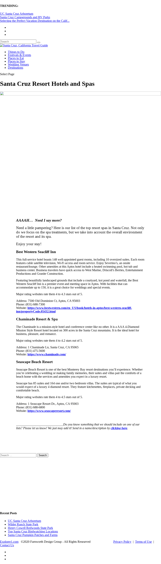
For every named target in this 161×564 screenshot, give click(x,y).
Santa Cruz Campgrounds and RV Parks (25, 17)
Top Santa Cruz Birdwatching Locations (33, 531)
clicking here (119, 428)
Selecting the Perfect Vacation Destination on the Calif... (35, 20)
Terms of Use (143, 541)
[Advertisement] (29, 482)
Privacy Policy (122, 541)
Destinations (15, 67)
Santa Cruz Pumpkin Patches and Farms (33, 535)
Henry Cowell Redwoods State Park (30, 528)
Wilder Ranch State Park (23, 524)
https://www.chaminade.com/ (46, 354)
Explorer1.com (9, 541)
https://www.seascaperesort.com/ (49, 410)
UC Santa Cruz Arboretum (16, 13)
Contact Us (7, 545)
